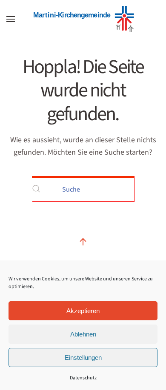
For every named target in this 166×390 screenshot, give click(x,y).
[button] (10, 19)
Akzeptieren (83, 310)
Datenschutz (83, 378)
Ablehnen (83, 334)
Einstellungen (83, 357)
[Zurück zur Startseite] (83, 19)
